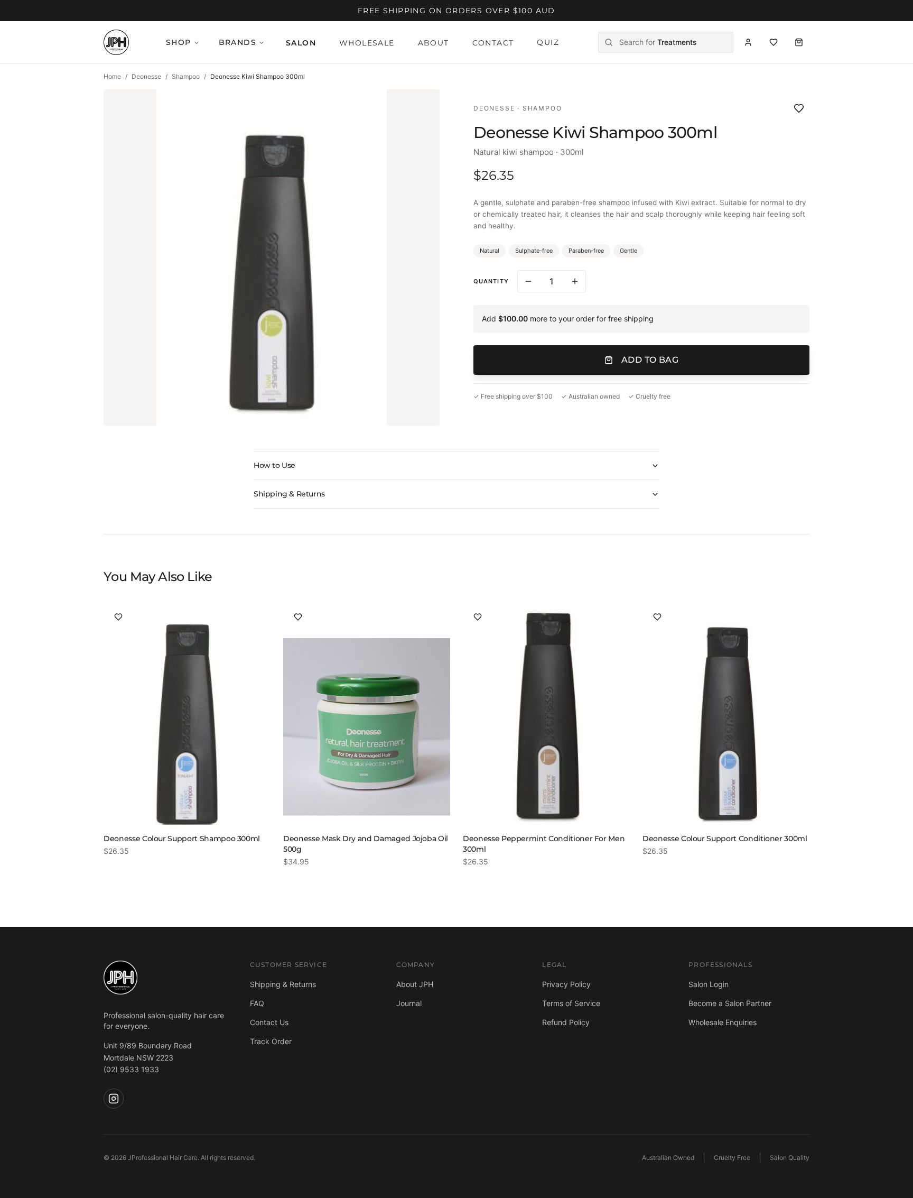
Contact (493, 43)
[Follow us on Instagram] (114, 1099)
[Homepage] (116, 42)
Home (112, 76)
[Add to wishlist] (798, 108)
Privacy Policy (566, 984)
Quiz (548, 42)
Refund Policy (566, 1022)
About (433, 43)
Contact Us (269, 1022)
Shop (178, 42)
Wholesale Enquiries (722, 1022)
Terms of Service (571, 1003)
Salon (301, 43)
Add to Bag (649, 360)
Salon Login (708, 984)
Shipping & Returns (289, 494)
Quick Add (195, 807)
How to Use (274, 465)
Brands (237, 42)
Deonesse (146, 76)
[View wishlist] (773, 42)
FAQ (257, 1003)
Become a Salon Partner (729, 1003)
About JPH (414, 984)
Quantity (491, 281)
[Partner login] (748, 42)
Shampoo (186, 76)
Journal (409, 1003)
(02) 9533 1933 (131, 1069)
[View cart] (798, 42)
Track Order (271, 1041)
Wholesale (367, 43)
